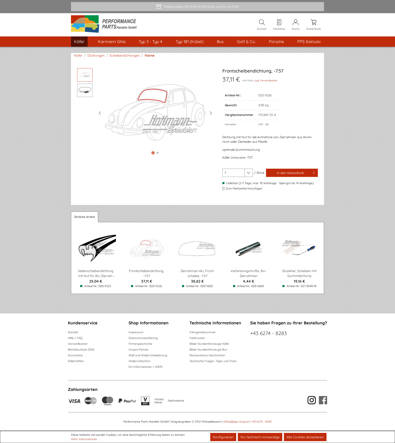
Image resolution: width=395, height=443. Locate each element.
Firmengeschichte (140, 344)
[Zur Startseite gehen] (105, 24)
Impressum (136, 332)
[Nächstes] (211, 112)
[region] (145, 112)
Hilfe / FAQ (75, 338)
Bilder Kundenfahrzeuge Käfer (209, 344)
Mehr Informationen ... (85, 439)
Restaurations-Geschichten (207, 355)
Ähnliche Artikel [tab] (84, 217)
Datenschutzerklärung (143, 338)
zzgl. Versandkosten (265, 80)
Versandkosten (78, 344)
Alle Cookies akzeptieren (305, 437)
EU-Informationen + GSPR (145, 367)
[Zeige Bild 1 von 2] (153, 153)
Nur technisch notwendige (260, 437)
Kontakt (73, 332)
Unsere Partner (139, 349)
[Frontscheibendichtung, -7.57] (155, 112)
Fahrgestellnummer (202, 332)
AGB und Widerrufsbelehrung (148, 355)
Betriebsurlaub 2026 (81, 349)
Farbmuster (197, 338)
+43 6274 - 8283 (268, 333)
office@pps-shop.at (236, 421)
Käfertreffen (76, 361)
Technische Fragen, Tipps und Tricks (213, 361)
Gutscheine (75, 355)
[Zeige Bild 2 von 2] (157, 153)
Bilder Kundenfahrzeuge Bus (208, 349)
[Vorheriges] (100, 112)
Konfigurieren (223, 437)
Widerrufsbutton (139, 361)
